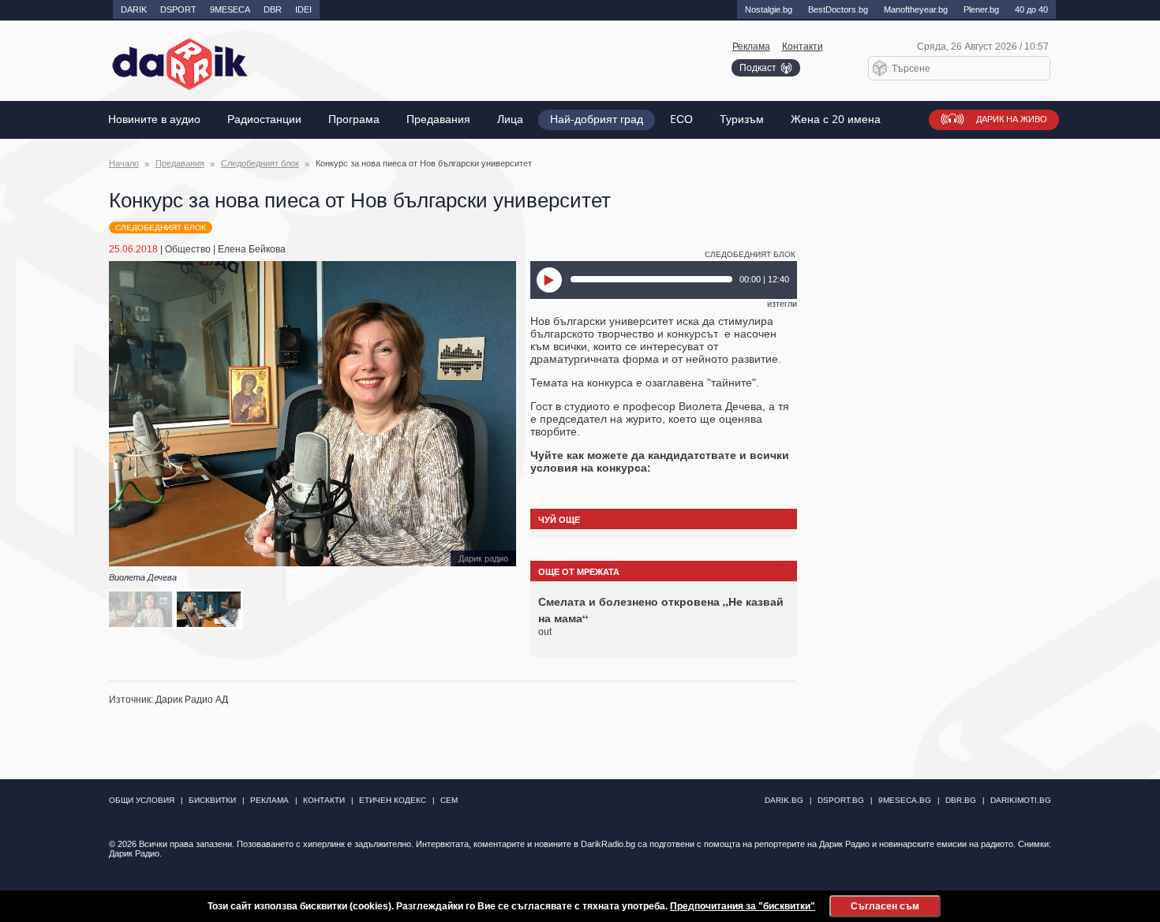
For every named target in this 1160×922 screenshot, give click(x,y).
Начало (124, 163)
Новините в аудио (154, 119)
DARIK (134, 9)
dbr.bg (960, 800)
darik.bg (784, 800)
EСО (681, 119)
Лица (510, 119)
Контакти (802, 46)
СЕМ (449, 800)
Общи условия (141, 800)
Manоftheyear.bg (916, 9)
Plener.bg (981, 9)
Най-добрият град (596, 119)
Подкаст (757, 67)
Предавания (438, 119)
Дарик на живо (1011, 119)
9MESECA (230, 9)
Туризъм (742, 119)
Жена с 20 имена (836, 119)
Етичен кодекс (392, 800)
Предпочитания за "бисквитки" (742, 906)
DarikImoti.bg (1020, 800)
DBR (273, 9)
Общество (188, 249)
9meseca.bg (904, 800)
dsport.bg (841, 800)
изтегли (782, 303)
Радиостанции (264, 119)
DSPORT (178, 9)
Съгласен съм (885, 906)
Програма (354, 119)
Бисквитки (212, 800)
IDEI (303, 9)
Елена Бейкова (252, 249)
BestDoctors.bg (838, 9)
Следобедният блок (260, 163)
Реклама (751, 46)
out (545, 631)
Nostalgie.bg (768, 9)
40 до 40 (1031, 9)
